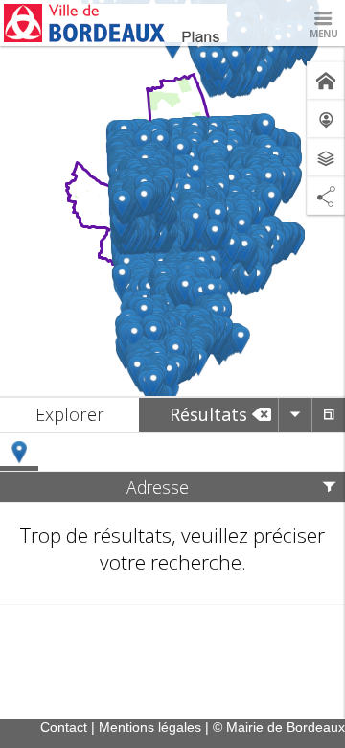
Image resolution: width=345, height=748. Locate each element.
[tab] (69, 415)
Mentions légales (150, 727)
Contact (63, 727)
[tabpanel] (172, 519)
